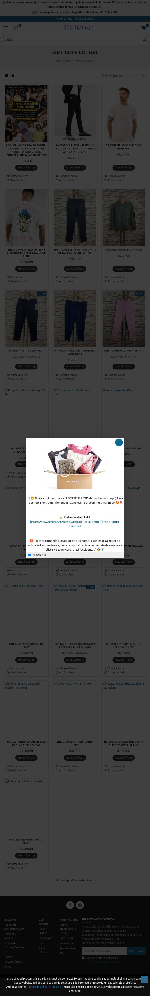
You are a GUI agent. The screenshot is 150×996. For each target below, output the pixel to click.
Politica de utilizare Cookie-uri (45, 986)
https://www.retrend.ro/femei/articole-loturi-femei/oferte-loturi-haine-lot (75, 524)
